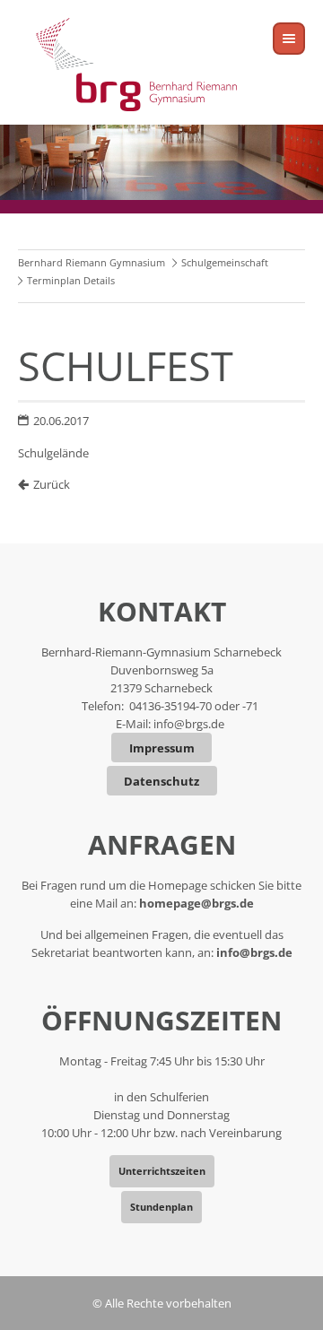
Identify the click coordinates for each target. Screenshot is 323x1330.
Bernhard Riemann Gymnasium (91, 262)
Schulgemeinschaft (224, 262)
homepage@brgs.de (196, 903)
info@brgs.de (188, 724)
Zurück (51, 484)
